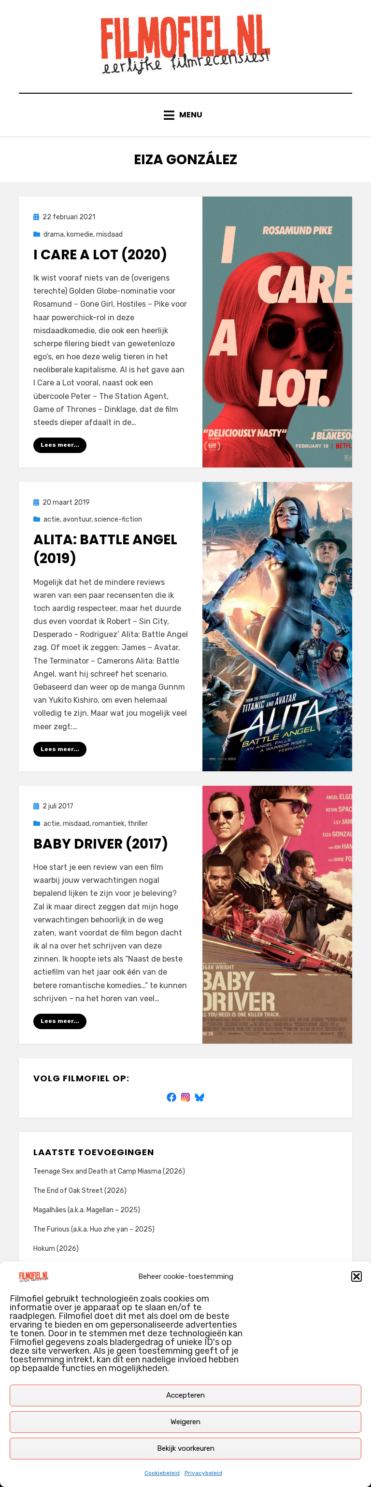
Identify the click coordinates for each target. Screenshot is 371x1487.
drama (53, 234)
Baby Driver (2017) (100, 844)
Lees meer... (60, 444)
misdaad (109, 234)
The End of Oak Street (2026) (80, 1191)
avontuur (77, 519)
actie (51, 519)
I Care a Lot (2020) (100, 254)
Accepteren (185, 1395)
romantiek (108, 824)
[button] (356, 1276)
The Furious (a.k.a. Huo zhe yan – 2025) (94, 1229)
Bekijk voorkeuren (185, 1448)
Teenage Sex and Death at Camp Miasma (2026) (109, 1171)
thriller (138, 824)
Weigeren (185, 1421)
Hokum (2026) (56, 1249)
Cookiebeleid (162, 1473)
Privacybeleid (203, 1473)
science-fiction (118, 519)
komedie (80, 234)
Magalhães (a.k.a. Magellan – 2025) (86, 1210)
